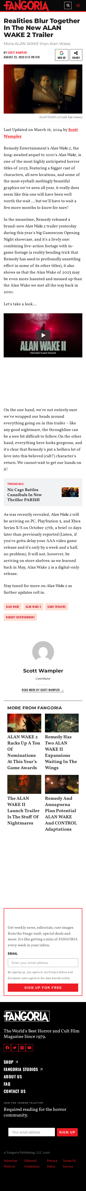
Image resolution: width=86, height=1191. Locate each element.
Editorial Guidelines (31, 1164)
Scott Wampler (17, 52)
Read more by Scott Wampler (43, 690)
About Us (13, 1076)
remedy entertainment (20, 617)
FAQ (7, 1084)
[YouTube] (29, 1047)
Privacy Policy (52, 1164)
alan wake (12, 607)
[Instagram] (22, 1047)
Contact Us (14, 1091)
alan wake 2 (33, 607)
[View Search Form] (68, 5)
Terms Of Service (69, 1164)
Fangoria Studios (21, 1069)
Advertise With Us (10, 1164)
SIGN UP (67, 1132)
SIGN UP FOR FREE (43, 987)
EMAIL (13, 953)
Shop (9, 1062)
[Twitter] (14, 1047)
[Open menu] (78, 5)
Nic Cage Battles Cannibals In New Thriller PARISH (24, 495)
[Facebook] (7, 1047)
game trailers (56, 607)
